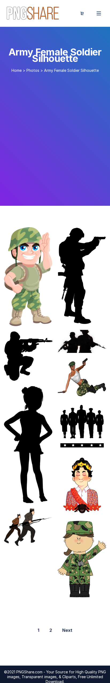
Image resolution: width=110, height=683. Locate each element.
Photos (32, 70)
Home (16, 70)
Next (67, 630)
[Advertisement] (55, 137)
